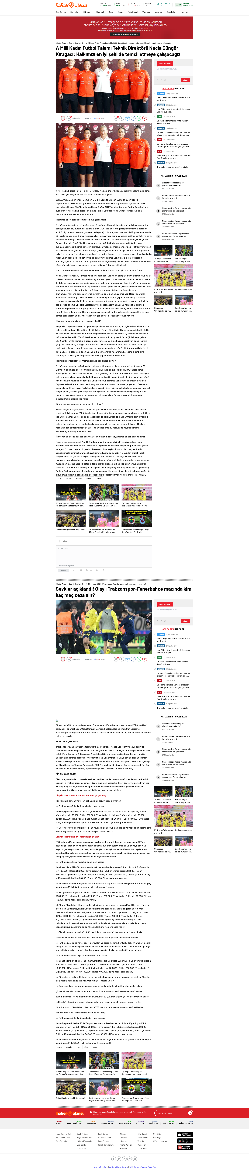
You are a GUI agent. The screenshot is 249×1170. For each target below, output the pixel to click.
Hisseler (140, 1123)
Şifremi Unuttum (160, 1141)
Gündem (87, 12)
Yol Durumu (168, 1123)
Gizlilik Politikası (115, 1167)
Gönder (64, 570)
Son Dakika (61, 12)
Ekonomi (100, 12)
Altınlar (123, 1134)
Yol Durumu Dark (63, 1137)
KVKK (131, 1167)
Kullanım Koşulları (140, 1167)
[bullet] (91, 570)
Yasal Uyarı (152, 1167)
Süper (86, 1047)
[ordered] (87, 570)
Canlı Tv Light (61, 1141)
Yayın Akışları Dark (84, 1137)
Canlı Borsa (103, 1134)
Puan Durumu (125, 1123)
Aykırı (59, 1047)
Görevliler (69, 1047)
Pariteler (153, 1123)
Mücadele (78, 479)
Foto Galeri (133, 12)
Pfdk (78, 1047)
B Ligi (59, 479)
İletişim (105, 1167)
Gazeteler (171, 12)
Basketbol (79, 43)
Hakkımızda (97, 1167)
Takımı (98, 479)
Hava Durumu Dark (63, 1134)
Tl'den (94, 1047)
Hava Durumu (107, 1123)
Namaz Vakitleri (74, 1123)
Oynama (89, 479)
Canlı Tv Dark (82, 1134)
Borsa (58, 1123)
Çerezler (125, 1167)
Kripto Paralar (186, 1123)
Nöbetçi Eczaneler (85, 1141)
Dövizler (123, 1137)
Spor (111, 12)
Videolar (146, 12)
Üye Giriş (157, 1134)
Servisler (74, 12)
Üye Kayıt (157, 1137)
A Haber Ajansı (61, 43)
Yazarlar (158, 12)
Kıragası (68, 479)
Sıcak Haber (142, 1148)
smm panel (81, 1148)
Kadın (120, 12)
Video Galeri (142, 1137)
